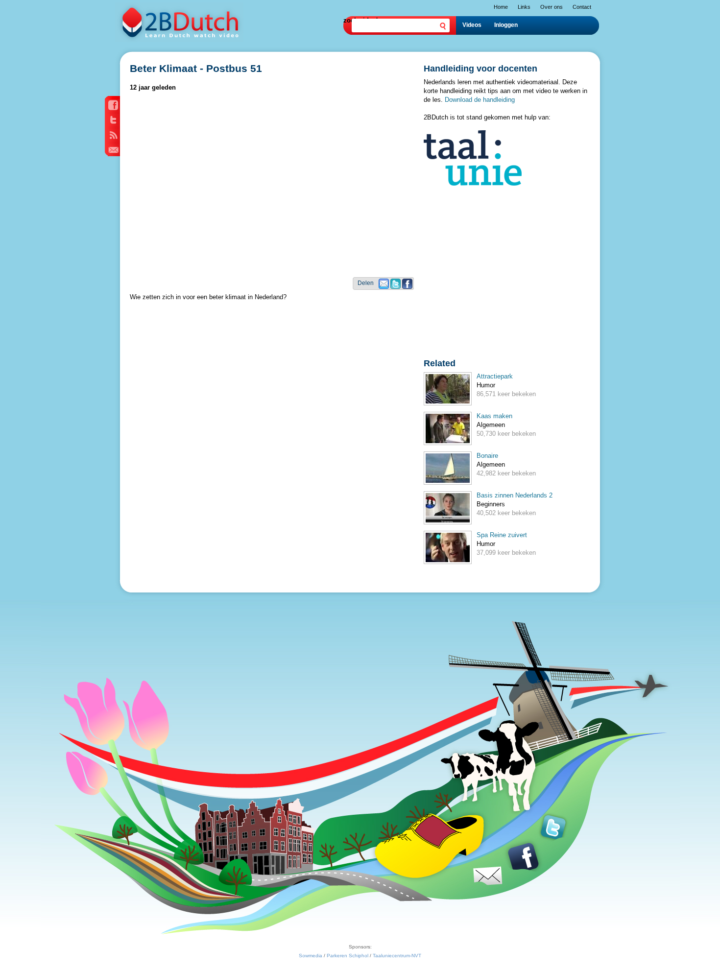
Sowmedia (310, 955)
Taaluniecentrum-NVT (397, 955)
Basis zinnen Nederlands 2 (514, 495)
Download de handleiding (480, 99)
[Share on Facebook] (407, 286)
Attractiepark (495, 376)
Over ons (551, 7)
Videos (471, 25)
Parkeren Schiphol (347, 955)
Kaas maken (494, 416)
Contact (582, 7)
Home (501, 7)
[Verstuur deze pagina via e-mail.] (384, 286)
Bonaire (487, 455)
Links (524, 7)
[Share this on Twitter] (395, 286)
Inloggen (506, 25)
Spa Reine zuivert (502, 535)
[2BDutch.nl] (179, 40)
